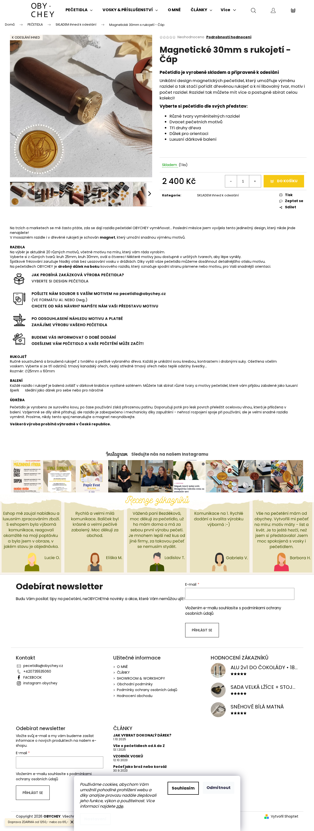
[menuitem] (79, 10)
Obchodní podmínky (135, 684)
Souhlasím (183, 788)
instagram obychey (40, 683)
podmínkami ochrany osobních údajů (54, 776)
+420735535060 (37, 671)
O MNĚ (122, 666)
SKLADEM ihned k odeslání (218, 195)
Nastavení (95, 819)
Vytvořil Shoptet (284, 816)
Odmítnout (219, 787)
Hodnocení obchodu (134, 695)
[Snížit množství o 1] (231, 181)
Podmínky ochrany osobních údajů (147, 689)
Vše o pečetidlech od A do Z (139, 746)
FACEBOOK (32, 677)
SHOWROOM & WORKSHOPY (141, 678)
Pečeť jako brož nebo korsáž (140, 767)
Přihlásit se (202, 630)
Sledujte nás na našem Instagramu (169, 454)
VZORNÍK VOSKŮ (128, 756)
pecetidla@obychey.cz (43, 665)
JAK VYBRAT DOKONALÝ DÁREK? (142, 735)
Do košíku (287, 180)
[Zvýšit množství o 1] (255, 181)
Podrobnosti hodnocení (228, 37)
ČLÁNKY (123, 672)
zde (119, 806)
